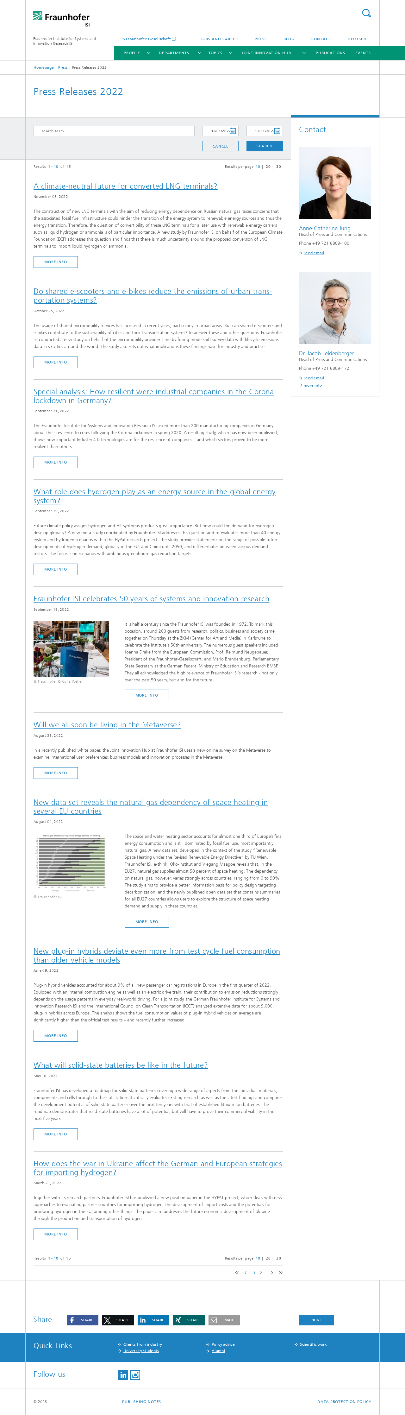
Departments (174, 53)
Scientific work (313, 1344)
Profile (132, 53)
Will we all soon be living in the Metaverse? (107, 724)
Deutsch (357, 39)
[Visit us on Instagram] (135, 1375)
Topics (215, 53)
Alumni (218, 1351)
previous (244, 1273)
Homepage (44, 67)
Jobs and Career (219, 39)
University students (141, 1351)
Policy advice (223, 1344)
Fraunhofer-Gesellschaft (148, 39)
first (236, 1273)
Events (363, 53)
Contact (321, 39)
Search (366, 13)
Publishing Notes (141, 1401)
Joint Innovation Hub (266, 53)
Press (261, 39)
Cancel (220, 146)
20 (268, 166)
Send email (314, 253)
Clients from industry (142, 1344)
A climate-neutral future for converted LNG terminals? (126, 186)
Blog (289, 39)
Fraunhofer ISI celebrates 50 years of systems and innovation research (151, 598)
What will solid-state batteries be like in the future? (121, 1065)
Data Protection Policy (344, 1401)
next (270, 1273)
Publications (330, 53)
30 (278, 166)
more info (55, 262)
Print (316, 1320)
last (279, 1273)
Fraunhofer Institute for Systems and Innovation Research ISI (64, 41)
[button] (82, 1320)
